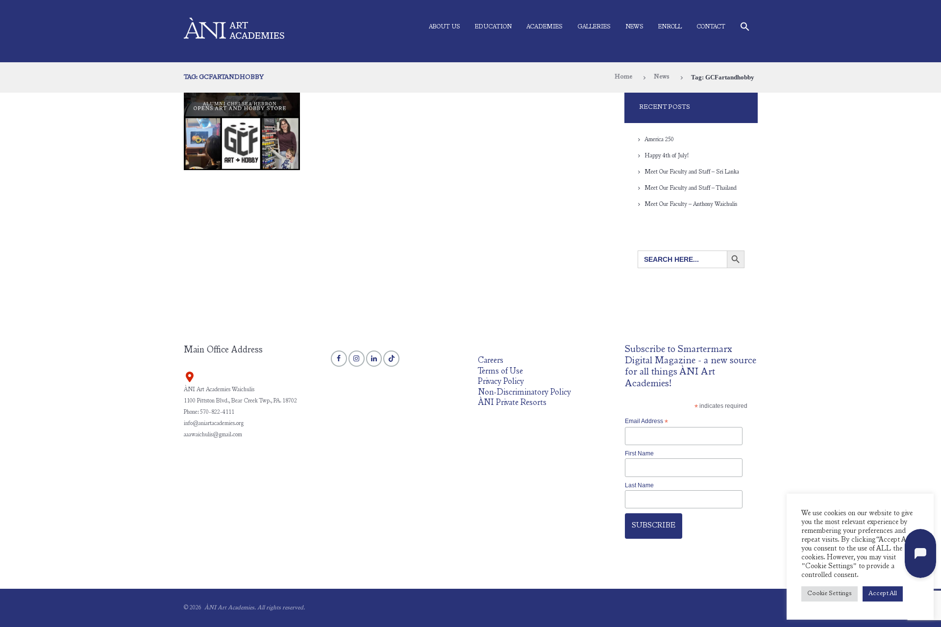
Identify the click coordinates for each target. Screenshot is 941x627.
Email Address (646, 422)
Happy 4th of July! (666, 156)
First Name (639, 453)
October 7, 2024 (229, 97)
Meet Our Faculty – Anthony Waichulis (690, 204)
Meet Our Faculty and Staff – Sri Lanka (691, 172)
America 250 (659, 140)
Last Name (639, 485)
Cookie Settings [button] (829, 594)
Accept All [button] (882, 594)
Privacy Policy (501, 382)
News (634, 27)
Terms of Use (500, 372)
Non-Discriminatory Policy (524, 393)
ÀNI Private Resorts (512, 403)
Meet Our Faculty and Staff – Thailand (690, 188)
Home (623, 77)
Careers (490, 361)
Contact (710, 27)
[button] (745, 28)
